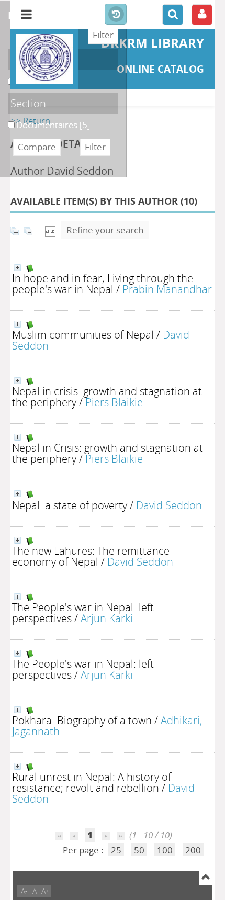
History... (115, 14)
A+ (45, 891)
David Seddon (169, 505)
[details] (17, 267)
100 (165, 850)
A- (24, 891)
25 (116, 850)
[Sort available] (50, 230)
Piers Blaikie (114, 402)
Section (28, 103)
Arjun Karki (107, 618)
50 (139, 850)
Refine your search (104, 230)
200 (193, 850)
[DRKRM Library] (44, 59)
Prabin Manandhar (167, 289)
